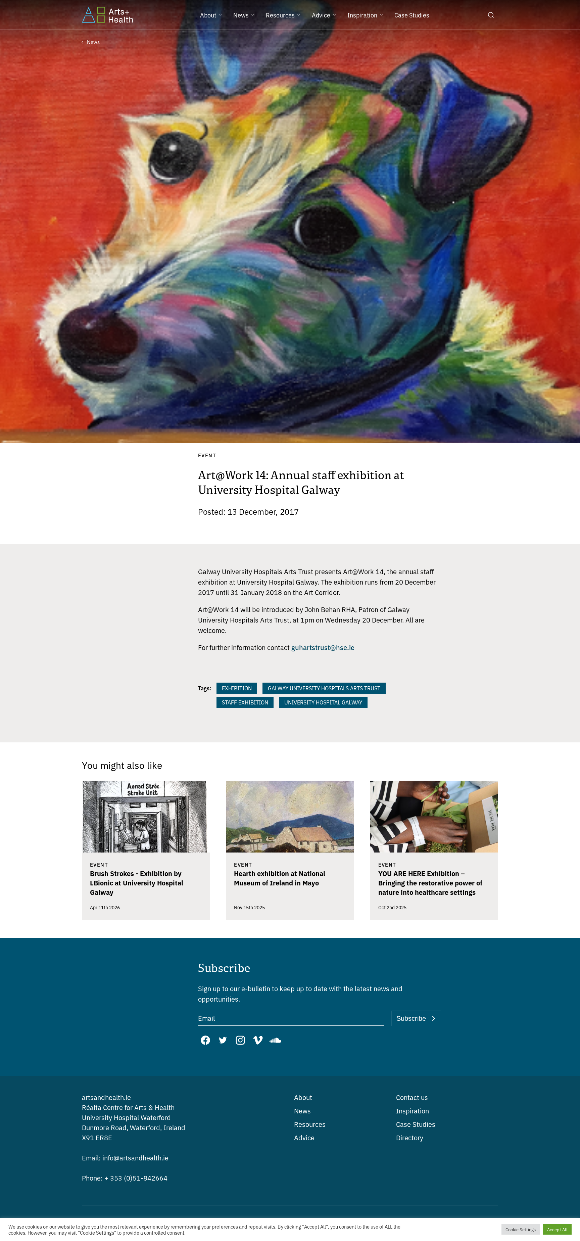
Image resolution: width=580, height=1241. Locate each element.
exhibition (237, 688)
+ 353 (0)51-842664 (124, 1178)
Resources (310, 1124)
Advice (304, 1137)
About (303, 1097)
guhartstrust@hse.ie (322, 647)
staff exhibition (245, 702)
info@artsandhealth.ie (125, 1157)
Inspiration (412, 1110)
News (302, 1110)
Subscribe (411, 1018)
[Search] (490, 14)
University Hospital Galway (323, 702)
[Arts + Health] (107, 15)
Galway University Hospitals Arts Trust (324, 688)
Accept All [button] (557, 1229)
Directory (409, 1137)
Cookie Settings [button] (520, 1229)
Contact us (412, 1097)
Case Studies (415, 1124)
